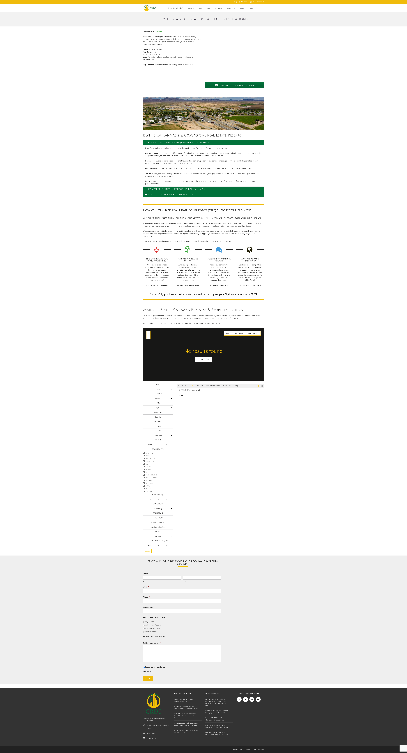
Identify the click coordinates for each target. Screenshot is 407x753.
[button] (158, 389)
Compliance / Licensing (153, 628)
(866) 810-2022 (241, 2)
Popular (200, 386)
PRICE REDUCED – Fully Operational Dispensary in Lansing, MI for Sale (186, 724)
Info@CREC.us (258, 2)
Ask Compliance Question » (188, 285)
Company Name (150, 607)
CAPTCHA (147, 671)
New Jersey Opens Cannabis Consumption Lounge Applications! (217, 726)
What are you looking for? (155, 617)
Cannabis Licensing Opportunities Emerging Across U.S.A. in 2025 (216, 712)
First (144, 582)
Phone (146, 597)
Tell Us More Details (152, 643)
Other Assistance (151, 632)
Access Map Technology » (250, 285)
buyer (170, 318)
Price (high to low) (213, 386)
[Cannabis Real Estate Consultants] (149, 8)
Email (146, 587)
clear (147, 551)
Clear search (203, 359)
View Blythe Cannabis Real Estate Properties (236, 85)
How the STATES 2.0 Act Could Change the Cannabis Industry (215, 719)
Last (184, 582)
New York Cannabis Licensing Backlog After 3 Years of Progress (216, 733)
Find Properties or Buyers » (157, 285)
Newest (190, 386)
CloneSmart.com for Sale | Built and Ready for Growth (186, 731)
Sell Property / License (153, 625)
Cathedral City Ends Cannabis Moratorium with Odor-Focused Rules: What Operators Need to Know (215, 702)
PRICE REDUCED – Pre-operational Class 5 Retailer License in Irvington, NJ (186, 716)
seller (179, 318)
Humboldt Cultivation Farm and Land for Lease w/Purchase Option (186, 707)
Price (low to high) (230, 386)
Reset (227, 333)
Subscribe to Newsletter (155, 667)
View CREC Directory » (219, 285)
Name (146, 573)
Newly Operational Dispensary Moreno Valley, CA (184, 700)
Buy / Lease (149, 622)
